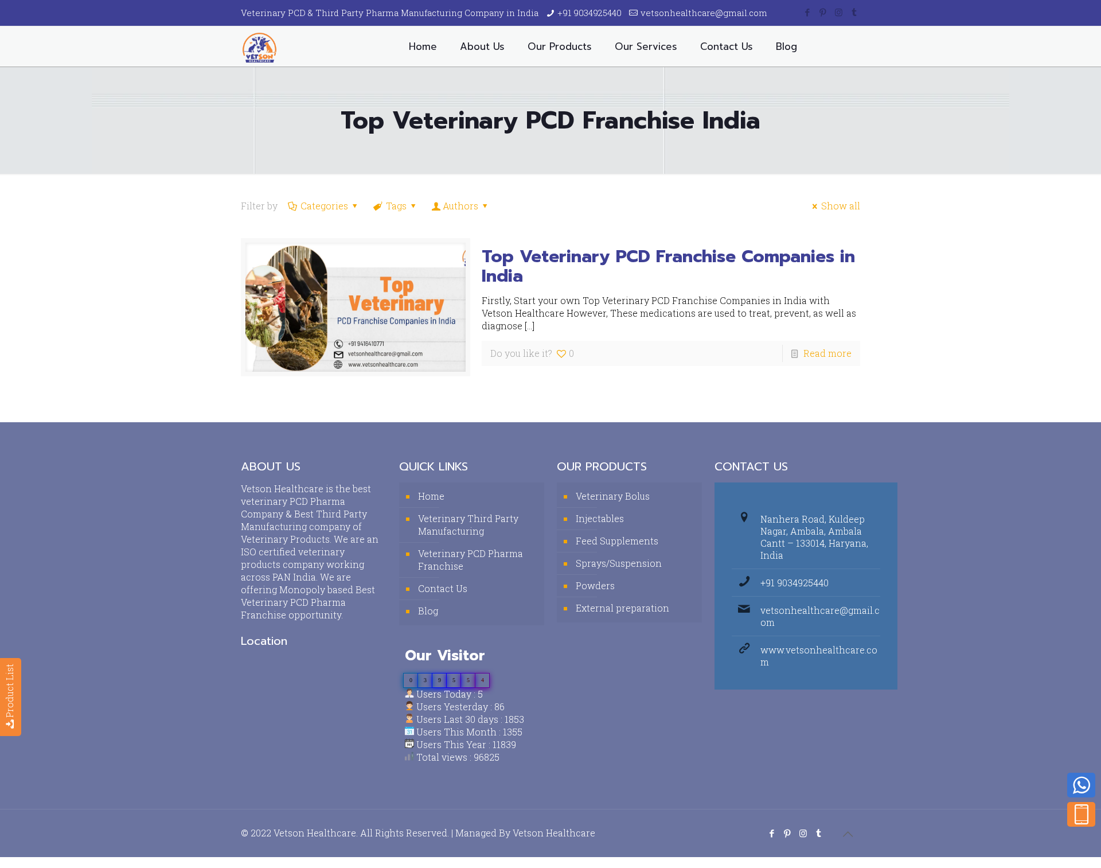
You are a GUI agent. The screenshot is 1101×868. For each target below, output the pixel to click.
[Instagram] (839, 12)
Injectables (600, 518)
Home (431, 496)
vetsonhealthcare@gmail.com (704, 12)
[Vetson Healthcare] (259, 46)
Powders (595, 585)
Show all (840, 206)
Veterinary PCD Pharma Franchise (470, 559)
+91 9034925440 (589, 12)
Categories (324, 206)
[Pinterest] (823, 12)
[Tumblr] (854, 12)
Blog (428, 611)
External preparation (622, 608)
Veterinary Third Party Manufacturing (468, 524)
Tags (396, 206)
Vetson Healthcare (554, 833)
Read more (827, 353)
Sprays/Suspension (619, 563)
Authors (460, 206)
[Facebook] (808, 12)
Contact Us (442, 588)
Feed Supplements (617, 541)
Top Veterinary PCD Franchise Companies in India (668, 266)
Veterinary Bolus (613, 496)
